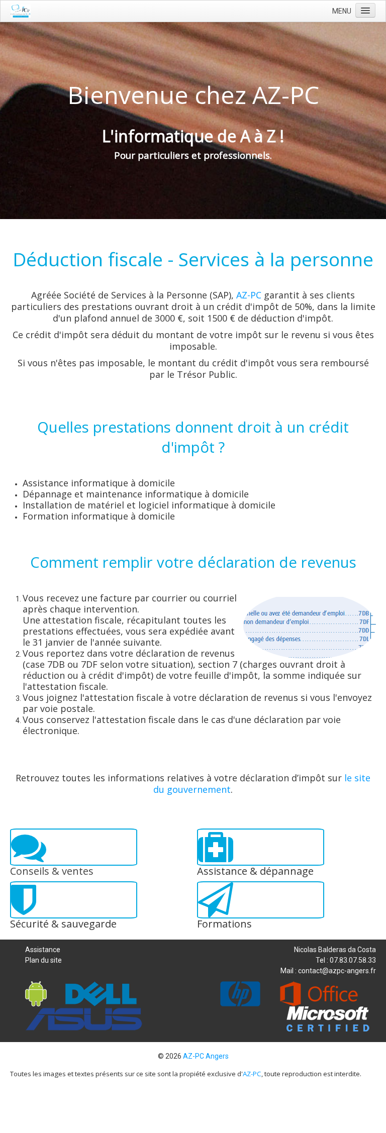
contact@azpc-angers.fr (337, 971)
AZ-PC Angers (206, 1056)
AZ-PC (248, 295)
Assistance (42, 950)
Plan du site (43, 960)
